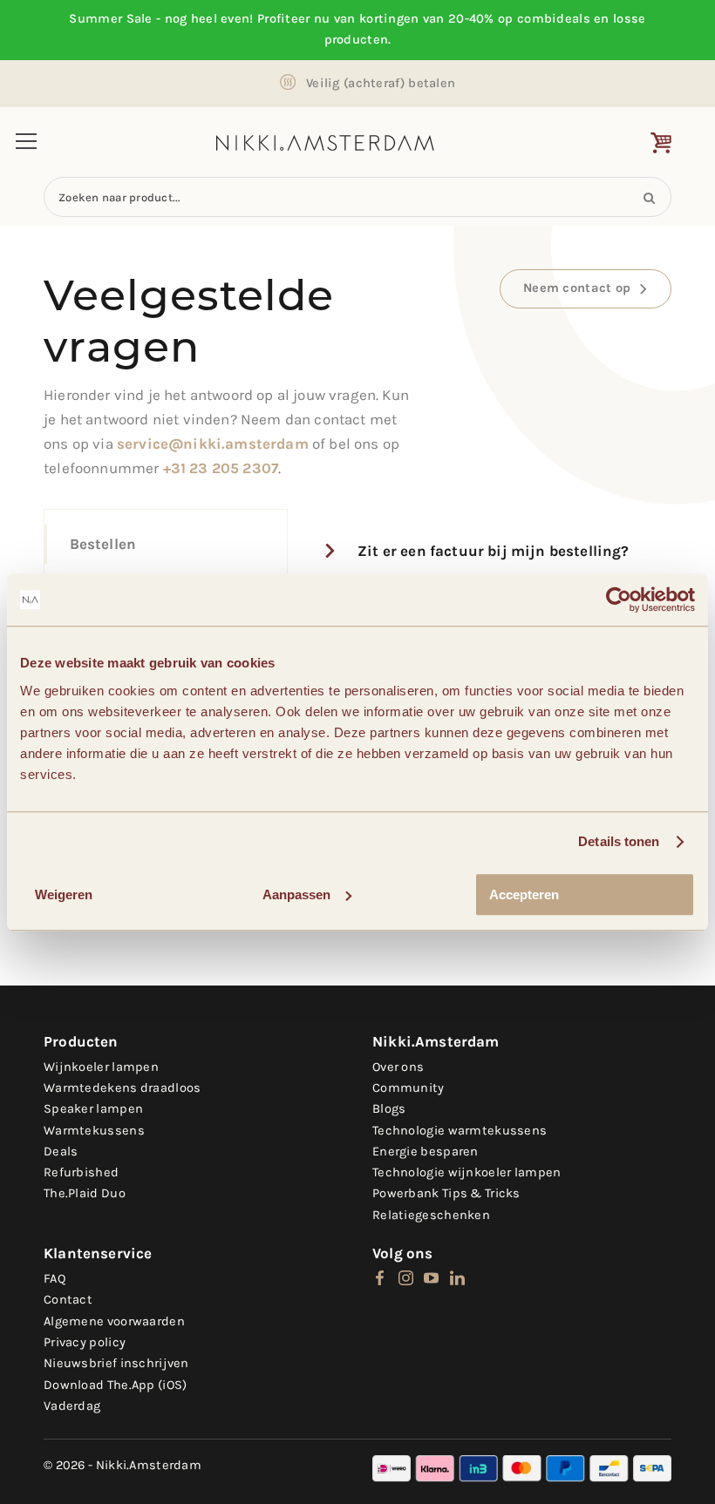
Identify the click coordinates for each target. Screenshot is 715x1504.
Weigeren (63, 894)
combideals (553, 18)
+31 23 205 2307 (221, 468)
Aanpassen (296, 894)
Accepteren (524, 894)
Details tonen (618, 841)
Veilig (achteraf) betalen (380, 83)
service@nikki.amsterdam (213, 443)
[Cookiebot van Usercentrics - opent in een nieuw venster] (618, 599)
